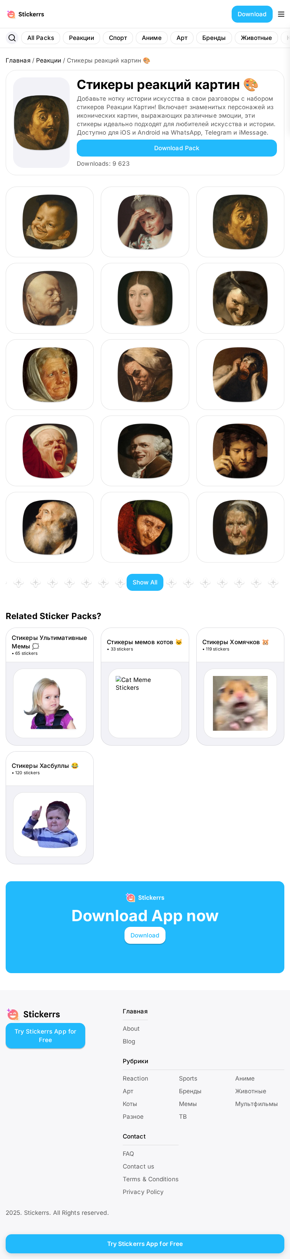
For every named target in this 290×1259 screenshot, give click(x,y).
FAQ (128, 1153)
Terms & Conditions (151, 1179)
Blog (129, 1041)
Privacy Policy (143, 1191)
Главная (18, 60)
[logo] (33, 14)
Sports (188, 1078)
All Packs (40, 37)
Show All (145, 582)
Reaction (135, 1078)
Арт (181, 37)
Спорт (118, 37)
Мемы (188, 1103)
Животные (256, 37)
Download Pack (176, 148)
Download (252, 14)
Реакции (81, 37)
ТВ (183, 1116)
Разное (133, 1116)
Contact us (138, 1166)
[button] (281, 14)
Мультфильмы (256, 1103)
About (131, 1028)
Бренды (214, 37)
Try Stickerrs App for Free (45, 1035)
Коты (130, 1103)
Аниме (152, 37)
